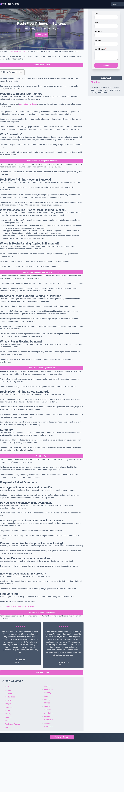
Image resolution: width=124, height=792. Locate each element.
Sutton (2, 606)
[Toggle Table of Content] (20, 72)
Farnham (47, 723)
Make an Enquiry (62, 737)
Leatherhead (10, 697)
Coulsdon (20, 606)
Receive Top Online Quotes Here (42, 368)
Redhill (8, 700)
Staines (47, 703)
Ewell (8, 606)
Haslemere (48, 727)
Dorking (8, 714)
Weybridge (48, 686)
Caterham (9, 707)
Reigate (8, 704)
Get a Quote (42, 35)
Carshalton (29, 606)
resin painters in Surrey (28, 104)
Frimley (47, 716)
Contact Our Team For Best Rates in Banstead (41, 272)
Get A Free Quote (42, 672)
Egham (47, 706)
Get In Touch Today (42, 65)
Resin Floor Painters (17, 51)
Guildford (47, 710)
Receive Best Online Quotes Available (41, 161)
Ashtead (8, 693)
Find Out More (42, 456)
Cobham (8, 717)
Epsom (13, 606)
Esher (7, 710)
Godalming (48, 713)
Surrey (46, 696)
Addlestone (48, 689)
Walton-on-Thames (12, 724)
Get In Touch (106, 78)
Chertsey (47, 693)
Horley (7, 727)
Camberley (48, 720)
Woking (47, 699)
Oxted (7, 721)
